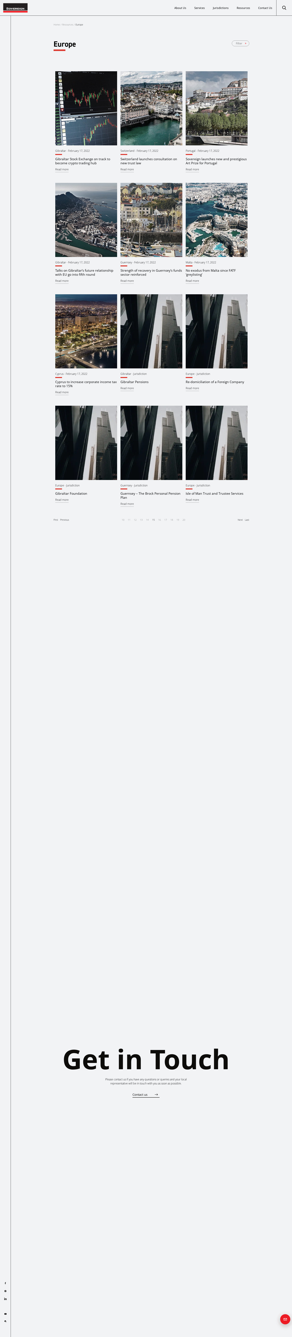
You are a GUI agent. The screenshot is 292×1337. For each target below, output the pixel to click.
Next (240, 519)
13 (141, 519)
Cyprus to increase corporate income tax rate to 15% (86, 384)
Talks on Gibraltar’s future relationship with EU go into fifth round (84, 272)
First (56, 519)
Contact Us (265, 8)
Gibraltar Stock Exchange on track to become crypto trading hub (82, 161)
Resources (243, 8)
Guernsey (126, 262)
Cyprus (59, 374)
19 (177, 519)
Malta (189, 262)
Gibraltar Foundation (71, 493)
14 (147, 519)
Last (247, 519)
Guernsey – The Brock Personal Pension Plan (150, 495)
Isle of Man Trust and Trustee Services (214, 493)
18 (171, 519)
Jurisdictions (221, 8)
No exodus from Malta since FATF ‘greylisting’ (211, 272)
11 (129, 519)
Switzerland (127, 151)
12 (135, 519)
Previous (64, 519)
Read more (62, 169)
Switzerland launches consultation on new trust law (148, 161)
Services (199, 8)
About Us (180, 8)
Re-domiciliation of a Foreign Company (215, 382)
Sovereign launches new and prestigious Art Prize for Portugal (216, 161)
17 (165, 519)
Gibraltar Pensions (134, 382)
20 (183, 519)
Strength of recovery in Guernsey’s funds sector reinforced (151, 272)
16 (159, 519)
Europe (190, 374)
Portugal (191, 151)
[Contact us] (285, 1319)
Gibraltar (60, 151)
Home (57, 24)
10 (123, 519)
